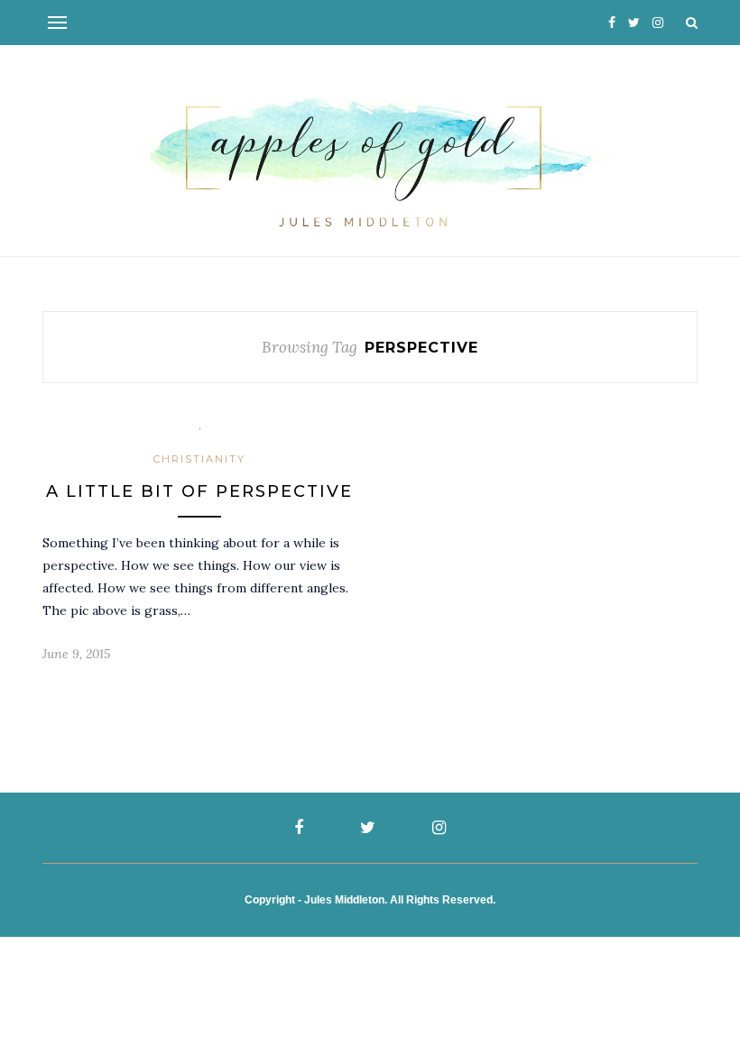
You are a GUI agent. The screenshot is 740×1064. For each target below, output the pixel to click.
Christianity (199, 459)
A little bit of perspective (199, 491)
